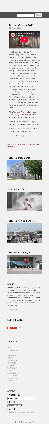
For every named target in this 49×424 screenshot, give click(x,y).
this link (32, 129)
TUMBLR (10, 365)
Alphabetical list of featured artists (20, 413)
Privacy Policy (12, 310)
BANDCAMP (12, 376)
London (26, 144)
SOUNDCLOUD (13, 373)
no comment (34, 144)
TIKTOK (10, 381)
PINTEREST (11, 363)
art (16, 144)
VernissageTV (12, 146)
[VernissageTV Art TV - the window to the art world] (18, 6)
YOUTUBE (11, 348)
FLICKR (10, 358)
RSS (8, 345)
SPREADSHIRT (12, 360)
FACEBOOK (11, 355)
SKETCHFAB (12, 378)
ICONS (10, 371)
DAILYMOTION (13, 350)
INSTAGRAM (12, 368)
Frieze (20, 144)
